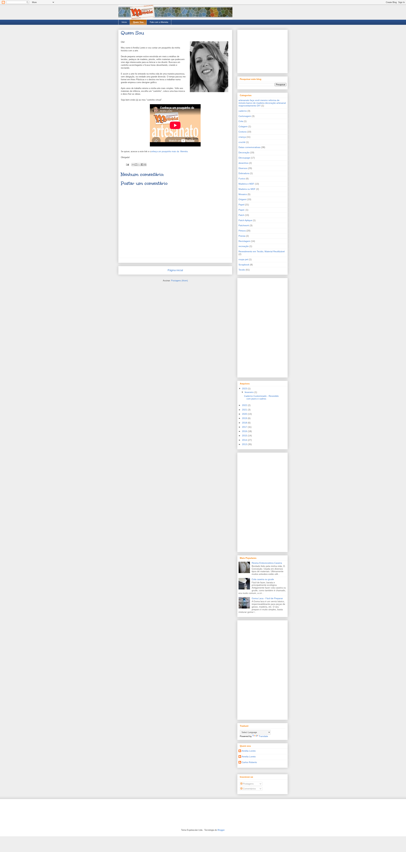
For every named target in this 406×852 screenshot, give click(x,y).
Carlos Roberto (249, 762)
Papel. (242, 210)
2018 (245, 422)
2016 (245, 431)
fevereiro (249, 392)
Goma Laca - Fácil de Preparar (267, 598)
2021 (245, 409)
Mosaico (243, 194)
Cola (241, 121)
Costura (242, 131)
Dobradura (244, 173)
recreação (244, 246)
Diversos (243, 168)
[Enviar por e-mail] (133, 164)
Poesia (242, 236)
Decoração (244, 152)
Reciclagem (244, 241)
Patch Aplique (245, 220)
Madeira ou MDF (247, 189)
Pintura (242, 230)
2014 (245, 440)
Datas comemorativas (249, 147)
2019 (245, 418)
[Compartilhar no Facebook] (142, 164)
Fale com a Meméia (159, 22)
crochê (242, 142)
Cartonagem (245, 116)
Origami (242, 199)
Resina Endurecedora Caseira (267, 563)
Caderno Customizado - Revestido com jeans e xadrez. (261, 397)
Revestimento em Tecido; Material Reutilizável (262, 251)
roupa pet (243, 259)
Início (124, 22)
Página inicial (175, 270)
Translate (263, 736)
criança (242, 137)
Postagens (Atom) (179, 280)
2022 (245, 405)
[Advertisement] (262, 51)
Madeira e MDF (246, 184)
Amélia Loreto (249, 751)
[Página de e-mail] (127, 164)
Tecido (242, 269)
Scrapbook (244, 264)
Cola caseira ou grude (263, 579)
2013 (245, 444)
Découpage (244, 157)
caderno (243, 111)
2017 (245, 427)
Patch (241, 215)
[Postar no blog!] (136, 164)
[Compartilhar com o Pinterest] (145, 164)
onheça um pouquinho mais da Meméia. (169, 151)
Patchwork (244, 225)
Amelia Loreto (249, 756)
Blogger (221, 830)
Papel (241, 204)
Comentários (249, 788)
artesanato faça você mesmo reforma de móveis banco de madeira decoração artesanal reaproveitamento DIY (262, 103)
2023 (245, 388)
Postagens (248, 783)
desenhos (243, 163)
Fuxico (242, 178)
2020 (245, 414)
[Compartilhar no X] (139, 164)
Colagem (243, 126)
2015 (245, 435)
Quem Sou (138, 22)
